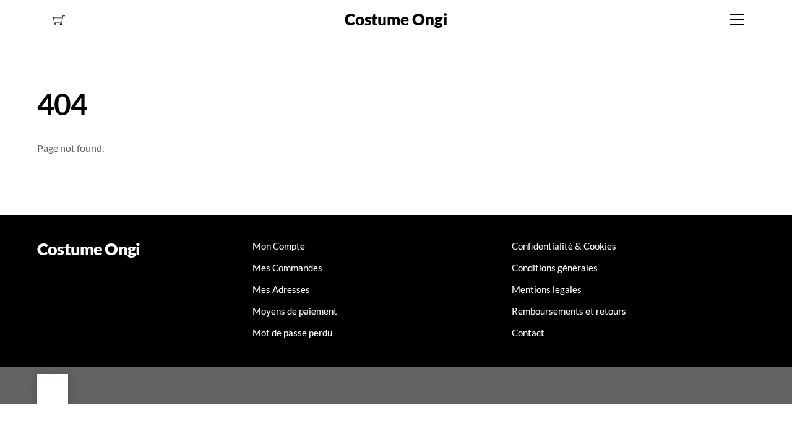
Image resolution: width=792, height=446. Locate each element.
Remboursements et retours (569, 311)
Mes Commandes (287, 267)
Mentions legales (547, 289)
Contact (528, 332)
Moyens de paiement (294, 311)
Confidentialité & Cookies (564, 245)
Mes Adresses (281, 289)
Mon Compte (278, 245)
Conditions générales (555, 267)
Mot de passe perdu (292, 332)
